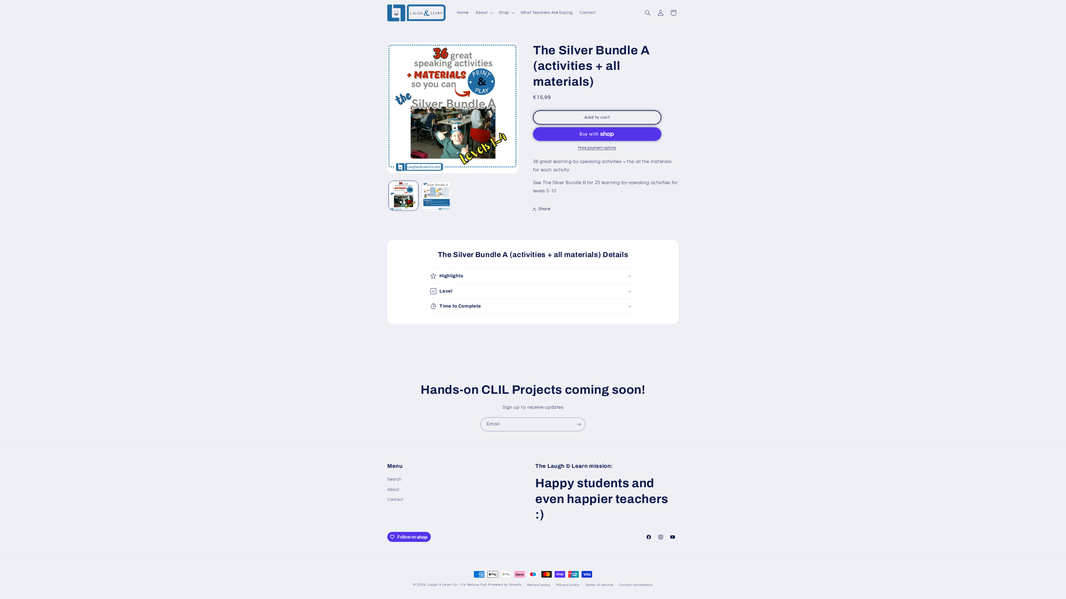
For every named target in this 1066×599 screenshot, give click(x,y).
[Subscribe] (578, 424)
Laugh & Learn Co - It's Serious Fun (457, 584)
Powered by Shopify (505, 584)
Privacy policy (568, 585)
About (393, 490)
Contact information (636, 585)
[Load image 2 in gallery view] (436, 195)
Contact (395, 500)
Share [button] (544, 209)
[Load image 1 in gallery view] (403, 195)
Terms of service (599, 585)
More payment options (597, 148)
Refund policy (538, 585)
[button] (484, 13)
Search (394, 479)
